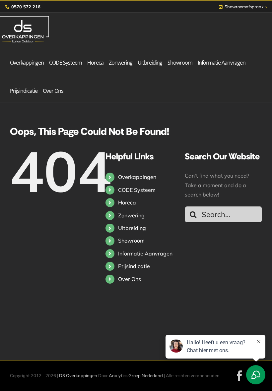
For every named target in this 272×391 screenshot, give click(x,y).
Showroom (131, 240)
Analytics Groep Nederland (136, 375)
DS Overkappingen (78, 375)
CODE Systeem (137, 190)
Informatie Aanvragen (145, 253)
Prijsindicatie (134, 266)
